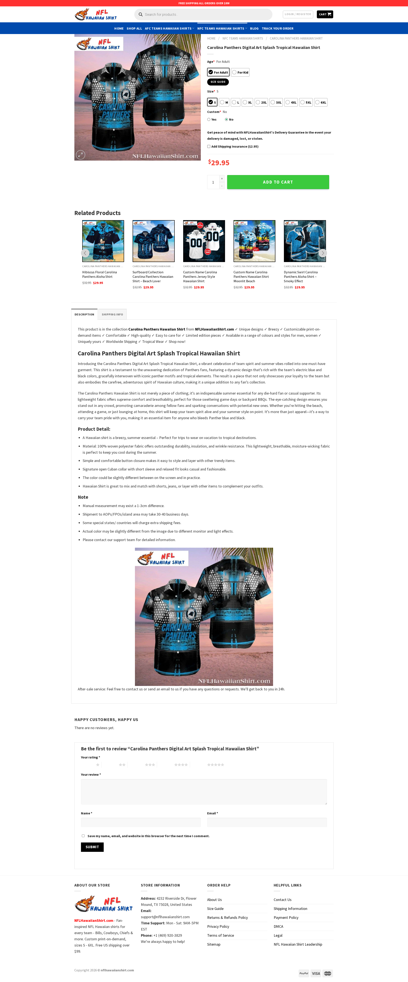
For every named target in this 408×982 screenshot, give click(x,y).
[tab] (84, 314)
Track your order (278, 28)
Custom (214, 112)
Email (212, 813)
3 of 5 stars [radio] (136, 764)
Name (86, 813)
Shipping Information (290, 908)
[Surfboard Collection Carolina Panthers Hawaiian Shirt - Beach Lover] (153, 241)
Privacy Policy (218, 926)
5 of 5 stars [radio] (198, 764)
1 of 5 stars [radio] (87, 764)
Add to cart (278, 182)
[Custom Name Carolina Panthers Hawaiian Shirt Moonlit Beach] (254, 241)
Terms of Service (220, 935)
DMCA (278, 926)
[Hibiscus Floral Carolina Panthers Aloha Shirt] (103, 241)
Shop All (134, 28)
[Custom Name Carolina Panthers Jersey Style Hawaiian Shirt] (204, 241)
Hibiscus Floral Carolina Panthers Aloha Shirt (99, 274)
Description (84, 314)
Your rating (90, 757)
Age (211, 61)
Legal (278, 935)
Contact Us (283, 899)
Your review (91, 774)
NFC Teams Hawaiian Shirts (220, 28)
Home (119, 28)
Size (211, 91)
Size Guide (215, 908)
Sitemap (213, 944)
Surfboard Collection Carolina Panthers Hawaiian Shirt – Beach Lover (153, 276)
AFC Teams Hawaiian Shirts (168, 28)
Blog (254, 28)
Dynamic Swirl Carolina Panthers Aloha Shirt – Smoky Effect (301, 276)
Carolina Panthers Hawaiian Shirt (296, 38)
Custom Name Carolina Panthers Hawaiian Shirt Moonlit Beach (251, 276)
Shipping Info (112, 314)
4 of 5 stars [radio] (165, 764)
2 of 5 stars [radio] (110, 764)
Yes (214, 119)
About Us (214, 899)
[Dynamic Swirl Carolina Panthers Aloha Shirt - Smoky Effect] (304, 241)
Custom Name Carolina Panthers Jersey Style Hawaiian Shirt (200, 276)
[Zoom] (80, 155)
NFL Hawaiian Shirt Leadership (298, 944)
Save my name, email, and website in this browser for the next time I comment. (149, 836)
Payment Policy (286, 917)
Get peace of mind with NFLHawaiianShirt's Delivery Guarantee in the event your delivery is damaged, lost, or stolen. (269, 135)
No (231, 119)
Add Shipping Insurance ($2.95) (235, 146)
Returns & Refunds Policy (227, 917)
